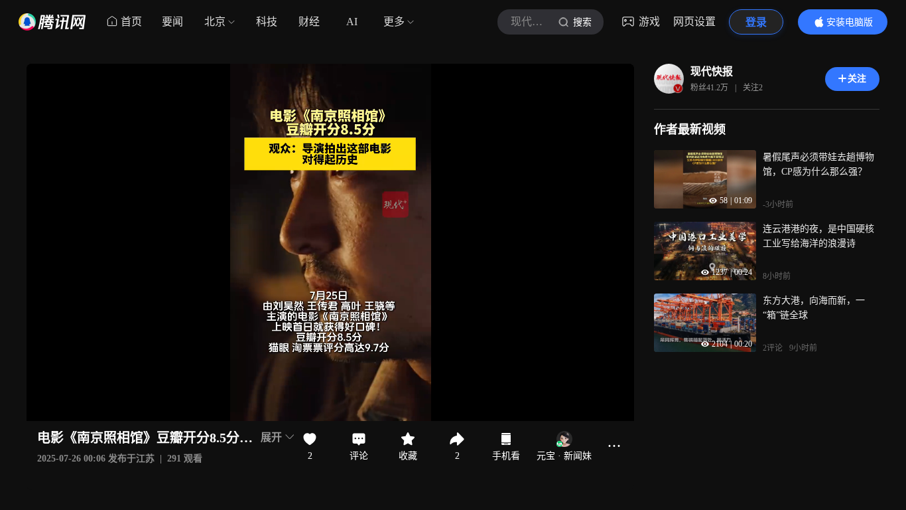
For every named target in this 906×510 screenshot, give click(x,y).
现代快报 (711, 71)
